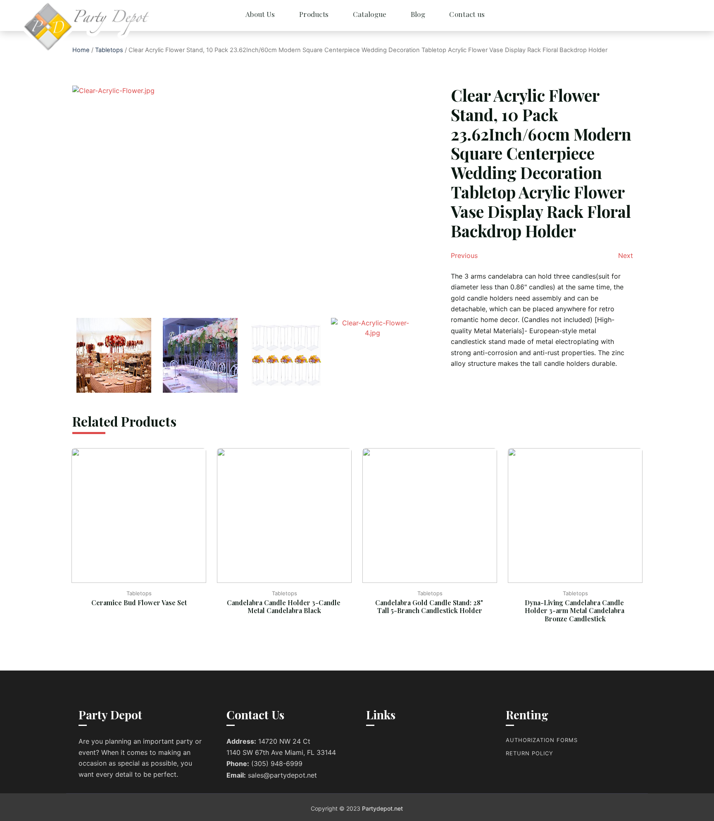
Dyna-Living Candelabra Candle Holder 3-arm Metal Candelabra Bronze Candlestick (575, 610)
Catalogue (370, 14)
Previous (464, 255)
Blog (418, 14)
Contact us (467, 14)
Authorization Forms (542, 740)
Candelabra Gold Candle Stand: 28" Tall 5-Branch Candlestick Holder (430, 606)
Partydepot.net (382, 808)
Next (625, 255)
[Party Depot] (58, 27)
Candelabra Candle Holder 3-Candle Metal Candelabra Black (284, 606)
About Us (260, 14)
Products (313, 14)
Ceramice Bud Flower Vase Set (139, 602)
